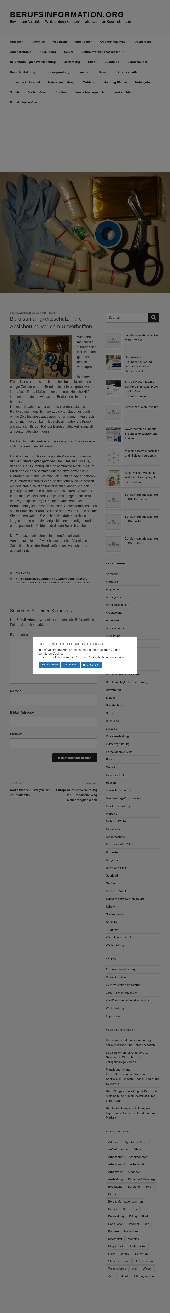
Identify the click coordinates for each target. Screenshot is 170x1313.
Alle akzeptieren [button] (50, 664)
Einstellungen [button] (91, 664)
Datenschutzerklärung (62, 649)
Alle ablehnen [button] (70, 664)
